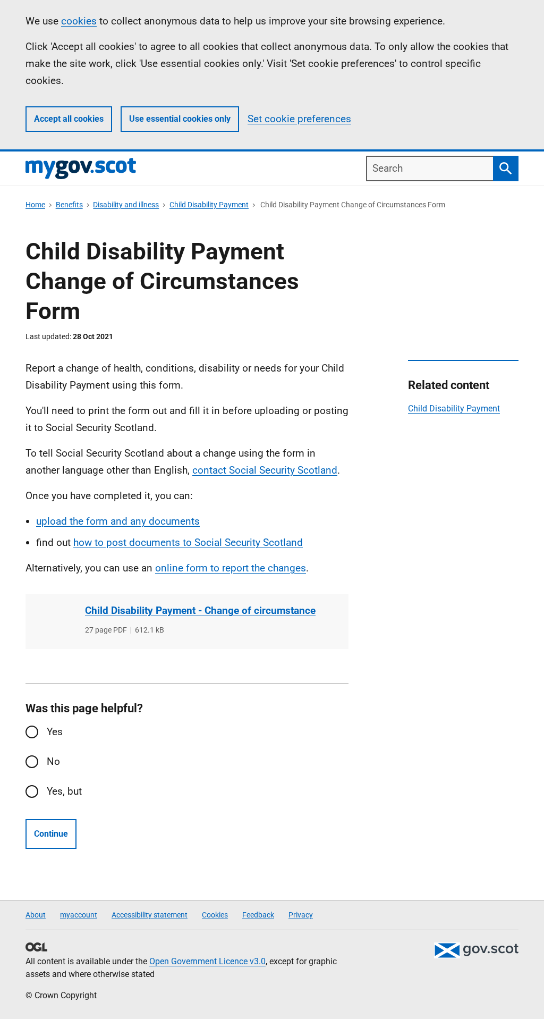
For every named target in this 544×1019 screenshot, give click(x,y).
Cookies (215, 915)
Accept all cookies (69, 119)
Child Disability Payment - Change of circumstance (200, 610)
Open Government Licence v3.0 (207, 961)
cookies (79, 21)
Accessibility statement (150, 915)
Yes (55, 732)
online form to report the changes (230, 568)
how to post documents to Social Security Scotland (188, 542)
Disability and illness (126, 204)
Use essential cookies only (180, 119)
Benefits (69, 204)
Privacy (300, 915)
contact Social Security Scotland (264, 470)
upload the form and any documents (118, 521)
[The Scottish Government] (476, 950)
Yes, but (64, 791)
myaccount (78, 915)
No (53, 761)
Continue (51, 834)
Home (35, 204)
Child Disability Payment (209, 204)
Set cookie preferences (299, 119)
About (36, 915)
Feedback (258, 915)
